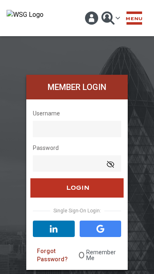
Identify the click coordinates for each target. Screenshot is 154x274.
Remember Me (101, 255)
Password (46, 148)
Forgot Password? (52, 255)
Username (46, 113)
